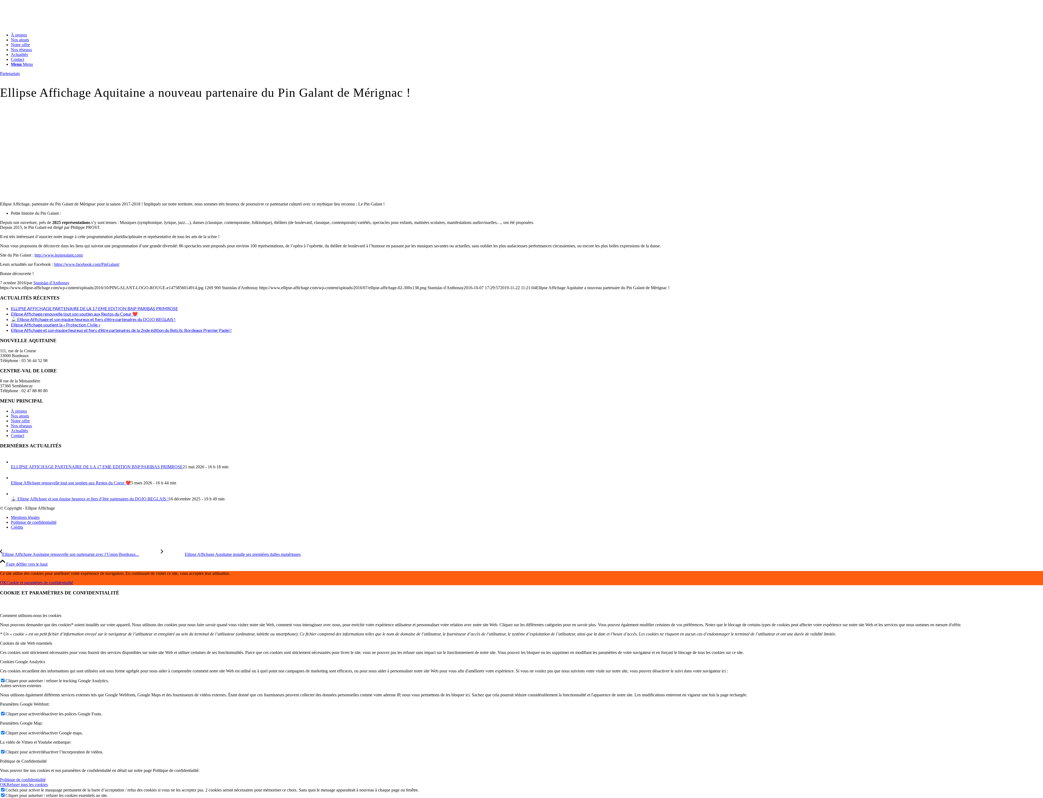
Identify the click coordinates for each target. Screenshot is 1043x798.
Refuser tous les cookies (27, 784)
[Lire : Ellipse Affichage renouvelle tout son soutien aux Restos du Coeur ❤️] (16, 477)
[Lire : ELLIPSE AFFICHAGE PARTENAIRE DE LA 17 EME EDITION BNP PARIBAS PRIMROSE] (16, 462)
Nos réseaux (21, 425)
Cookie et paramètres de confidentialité (40, 582)
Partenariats (10, 73)
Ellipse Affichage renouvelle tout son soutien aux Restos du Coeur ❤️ (74, 313)
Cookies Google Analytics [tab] (22, 661)
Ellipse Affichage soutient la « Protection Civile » (55, 324)
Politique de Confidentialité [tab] (23, 761)
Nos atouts (20, 416)
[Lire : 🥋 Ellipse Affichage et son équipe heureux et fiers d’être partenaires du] (16, 493)
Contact (17, 435)
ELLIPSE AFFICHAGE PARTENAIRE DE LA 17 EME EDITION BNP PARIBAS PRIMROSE (94, 308)
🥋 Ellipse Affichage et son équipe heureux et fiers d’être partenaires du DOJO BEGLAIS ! (93, 319)
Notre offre (20, 421)
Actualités (19, 430)
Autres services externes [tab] (20, 685)
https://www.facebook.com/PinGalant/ (87, 264)
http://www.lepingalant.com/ (58, 255)
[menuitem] (527, 35)
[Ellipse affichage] (40, 25)
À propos (19, 411)
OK (3, 582)
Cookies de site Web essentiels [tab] (26, 643)
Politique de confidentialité (23, 779)
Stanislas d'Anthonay (51, 282)
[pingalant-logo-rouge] (115, 194)
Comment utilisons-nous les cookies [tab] (30, 615)
